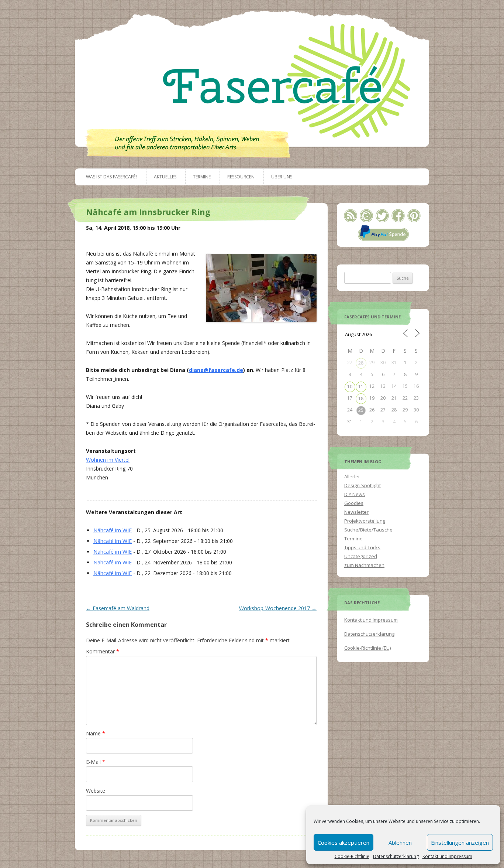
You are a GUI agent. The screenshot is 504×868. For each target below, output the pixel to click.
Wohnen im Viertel (108, 459)
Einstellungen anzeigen (460, 842)
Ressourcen (241, 177)
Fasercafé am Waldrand (117, 608)
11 (360, 386)
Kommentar (102, 651)
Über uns (281, 177)
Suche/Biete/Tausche (368, 529)
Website (95, 790)
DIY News (354, 494)
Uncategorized (360, 556)
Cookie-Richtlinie (352, 856)
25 (360, 410)
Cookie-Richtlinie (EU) (367, 648)
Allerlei (351, 476)
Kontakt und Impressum (447, 856)
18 (360, 398)
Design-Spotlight (362, 485)
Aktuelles (165, 177)
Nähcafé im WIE (112, 530)
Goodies (353, 503)
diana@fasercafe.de (216, 369)
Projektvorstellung (364, 520)
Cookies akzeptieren (343, 842)
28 (360, 363)
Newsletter (356, 512)
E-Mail (95, 761)
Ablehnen (400, 842)
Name (95, 733)
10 (349, 386)
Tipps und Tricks (362, 547)
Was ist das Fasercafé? (111, 177)
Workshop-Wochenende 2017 (278, 608)
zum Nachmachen (364, 565)
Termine (202, 177)
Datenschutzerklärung (396, 856)
